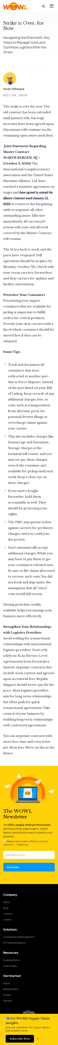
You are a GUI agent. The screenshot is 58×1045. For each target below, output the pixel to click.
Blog (5, 907)
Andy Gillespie (13, 89)
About (6, 902)
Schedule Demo (11, 960)
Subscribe (13, 867)
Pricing (6, 994)
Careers (7, 919)
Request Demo (11, 989)
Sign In (6, 983)
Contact (7, 913)
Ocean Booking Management (18, 936)
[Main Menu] (51, 6)
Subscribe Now (20, 1038)
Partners (7, 1000)
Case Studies (10, 965)
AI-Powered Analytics (14, 942)
